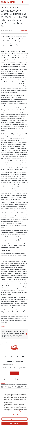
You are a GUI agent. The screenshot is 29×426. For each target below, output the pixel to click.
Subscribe (14, 373)
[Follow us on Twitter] (12, 356)
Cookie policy (17, 411)
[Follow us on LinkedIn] (6, 356)
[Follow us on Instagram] (17, 356)
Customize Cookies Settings (14, 414)
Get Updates (22, 379)
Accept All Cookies (14, 423)
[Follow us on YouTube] (23, 356)
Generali (3, 383)
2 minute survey (10, 379)
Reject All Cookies (14, 419)
